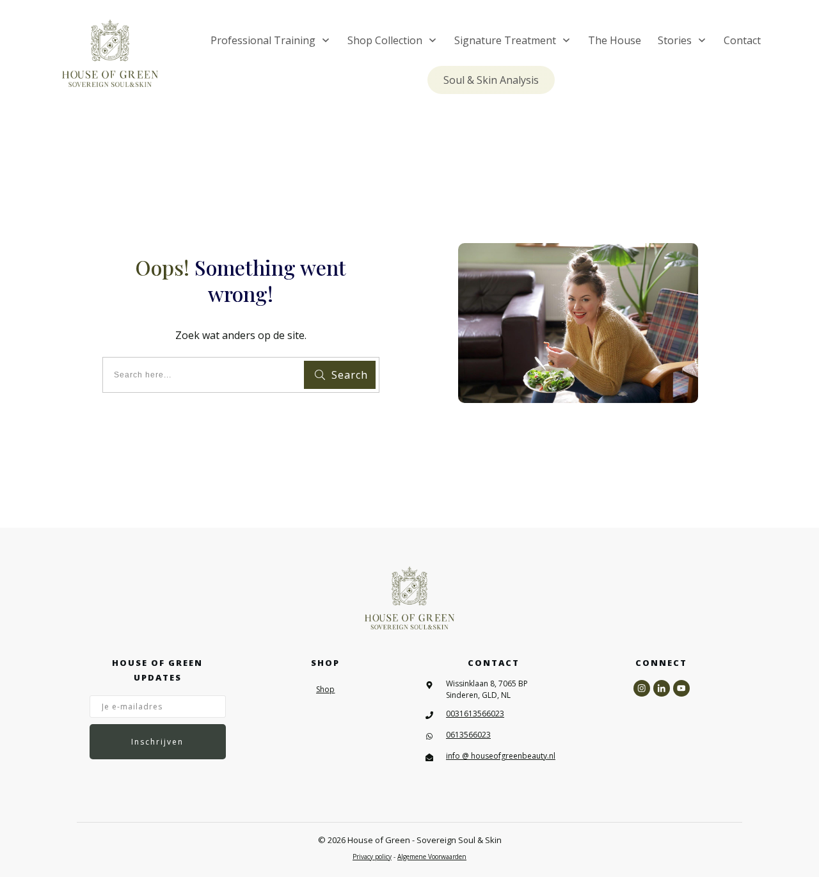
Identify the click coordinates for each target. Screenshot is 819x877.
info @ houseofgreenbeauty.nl (500, 755)
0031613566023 (475, 713)
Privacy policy (372, 856)
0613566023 (468, 734)
